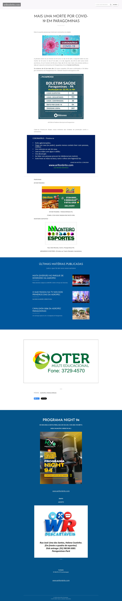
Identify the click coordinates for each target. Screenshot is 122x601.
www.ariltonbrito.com (61, 491)
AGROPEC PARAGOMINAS (48, 393)
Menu (116, 4)
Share (37, 398)
